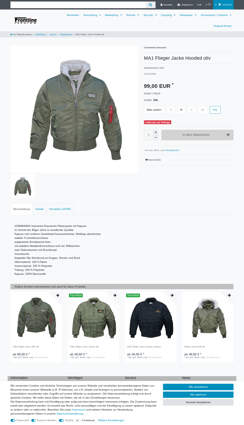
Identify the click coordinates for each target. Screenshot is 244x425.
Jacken (52, 34)
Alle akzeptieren (198, 386)
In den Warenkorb (195, 135)
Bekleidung (112, 15)
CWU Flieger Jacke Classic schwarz (144, 347)
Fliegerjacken (65, 34)
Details (39, 209)
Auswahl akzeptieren (198, 402)
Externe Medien (46, 420)
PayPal (69, 420)
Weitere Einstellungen (111, 420)
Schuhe (131, 15)
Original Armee (222, 25)
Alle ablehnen (198, 394)
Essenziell (23, 420)
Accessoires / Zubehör (215, 15)
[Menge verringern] (155, 137)
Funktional (88, 420)
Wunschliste (154, 160)
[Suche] (150, 5)
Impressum (79, 409)
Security (148, 15)
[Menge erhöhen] (155, 132)
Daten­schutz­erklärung (70, 413)
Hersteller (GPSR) (60, 209)
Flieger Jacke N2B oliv (194, 347)
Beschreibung (21, 209)
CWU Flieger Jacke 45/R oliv (26, 347)
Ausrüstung (90, 15)
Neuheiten (73, 15)
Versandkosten (172, 150)
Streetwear (186, 15)
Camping (167, 15)
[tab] (21, 209)
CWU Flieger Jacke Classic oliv (84, 347)
